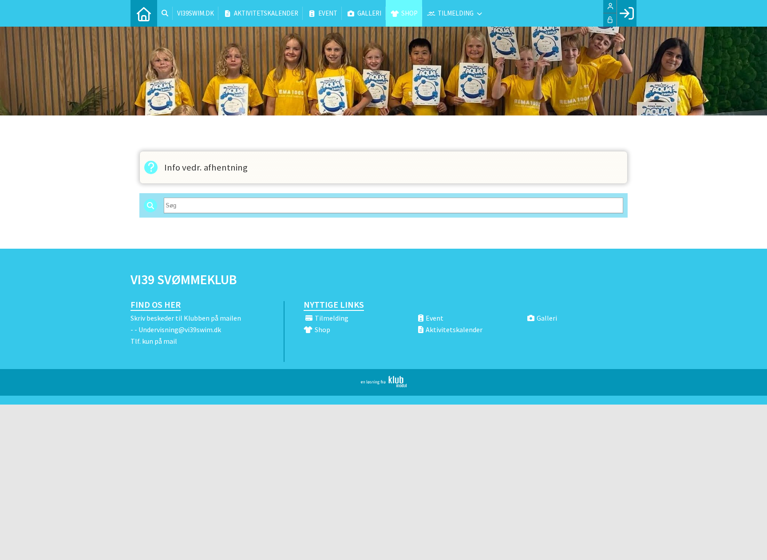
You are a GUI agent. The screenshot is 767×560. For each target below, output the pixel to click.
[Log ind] (627, 13)
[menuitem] (143, 13)
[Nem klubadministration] (384, 384)
